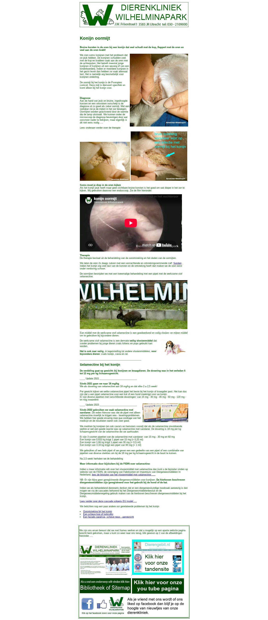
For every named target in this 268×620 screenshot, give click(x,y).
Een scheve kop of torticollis (98, 514)
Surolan (177, 263)
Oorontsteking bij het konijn (97, 511)
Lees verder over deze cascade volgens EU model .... (108, 501)
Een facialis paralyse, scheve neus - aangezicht (108, 517)
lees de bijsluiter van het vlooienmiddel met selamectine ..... (123, 474)
